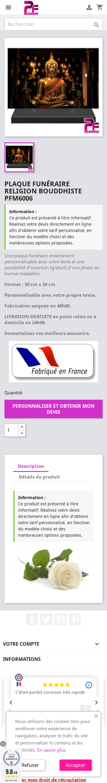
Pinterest (75, 619)
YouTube (61, 619)
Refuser (30, 765)
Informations (22, 659)
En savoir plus (51, 750)
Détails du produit (39, 477)
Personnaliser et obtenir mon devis (53, 409)
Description (31, 466)
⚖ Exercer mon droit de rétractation (45, 780)
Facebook (32, 619)
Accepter (76, 765)
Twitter (46, 619)
